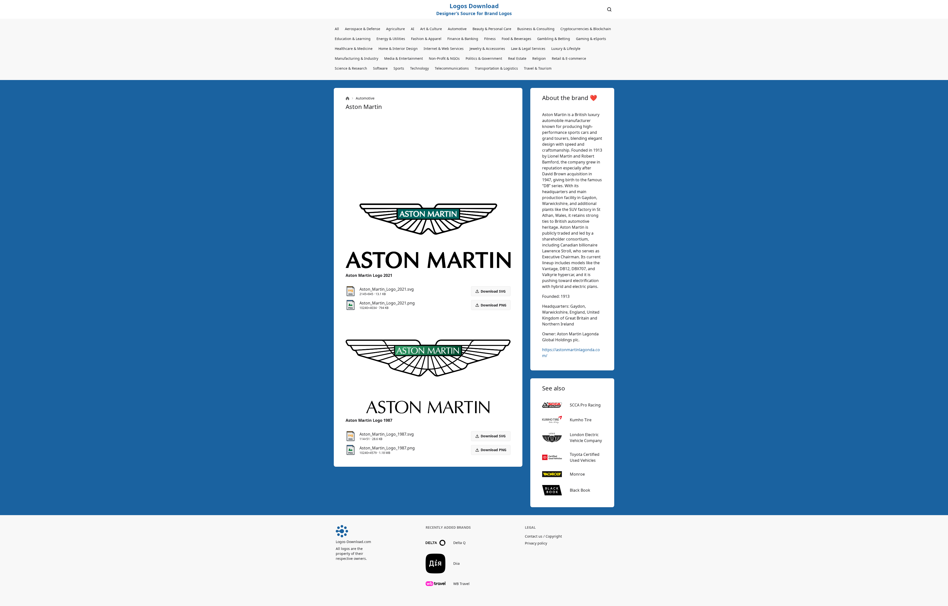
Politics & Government (484, 58)
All (337, 28)
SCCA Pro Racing (585, 405)
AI (412, 28)
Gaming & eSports (591, 38)
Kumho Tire (581, 420)
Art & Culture (431, 28)
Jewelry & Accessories (487, 48)
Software (380, 68)
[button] (491, 305)
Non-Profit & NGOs (444, 58)
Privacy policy (536, 543)
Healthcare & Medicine (354, 48)
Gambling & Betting (553, 38)
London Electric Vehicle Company (586, 437)
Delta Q (459, 542)
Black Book (580, 490)
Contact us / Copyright (543, 536)
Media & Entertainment (403, 58)
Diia (456, 563)
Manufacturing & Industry (356, 58)
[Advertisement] (428, 157)
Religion (539, 58)
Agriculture (395, 28)
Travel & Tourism (538, 68)
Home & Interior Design (398, 48)
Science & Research (351, 68)
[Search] (609, 9)
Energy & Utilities (390, 38)
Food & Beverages (516, 38)
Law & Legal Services (528, 48)
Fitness (490, 38)
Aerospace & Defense (362, 28)
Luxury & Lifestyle (565, 48)
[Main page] (347, 98)
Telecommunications (452, 68)
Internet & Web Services (444, 48)
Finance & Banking (462, 38)
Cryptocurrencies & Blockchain (585, 28)
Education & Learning (353, 38)
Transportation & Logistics (496, 68)
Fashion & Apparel (426, 38)
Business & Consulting (535, 28)
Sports (399, 68)
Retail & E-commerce (569, 58)
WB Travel (461, 583)
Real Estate (517, 58)
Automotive (457, 28)
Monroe (577, 474)
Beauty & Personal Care (492, 28)
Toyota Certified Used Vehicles (584, 457)
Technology (419, 68)
